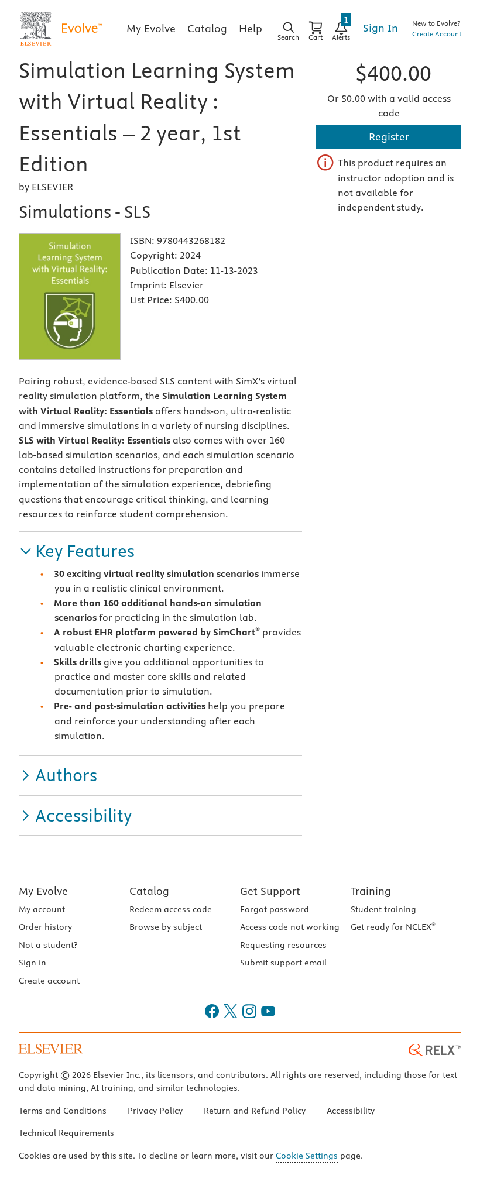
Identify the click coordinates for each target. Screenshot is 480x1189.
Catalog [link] (207, 28)
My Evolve (43, 891)
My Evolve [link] (151, 28)
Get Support (270, 891)
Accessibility (351, 1110)
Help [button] (250, 28)
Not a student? (48, 945)
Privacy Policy (155, 1110)
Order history (45, 927)
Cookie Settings (307, 1155)
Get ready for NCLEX (393, 927)
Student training (383, 909)
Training (371, 891)
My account (42, 909)
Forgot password (274, 909)
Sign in (32, 962)
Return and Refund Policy (255, 1110)
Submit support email (283, 962)
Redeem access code (170, 909)
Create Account (436, 33)
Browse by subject (165, 927)
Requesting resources (283, 945)
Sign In (380, 28)
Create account (49, 980)
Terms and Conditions (63, 1110)
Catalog (149, 891)
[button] (77, 551)
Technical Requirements (66, 1133)
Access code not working (290, 927)
